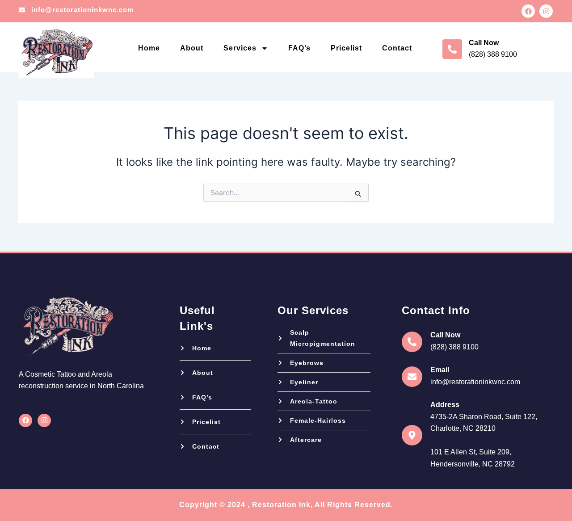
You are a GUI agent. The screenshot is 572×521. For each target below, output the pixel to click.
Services (240, 48)
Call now (484, 42)
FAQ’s (299, 48)
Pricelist (346, 48)
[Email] (412, 376)
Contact (397, 48)
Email (439, 370)
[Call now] (452, 49)
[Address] (412, 435)
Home (149, 48)
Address (444, 404)
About (191, 48)
